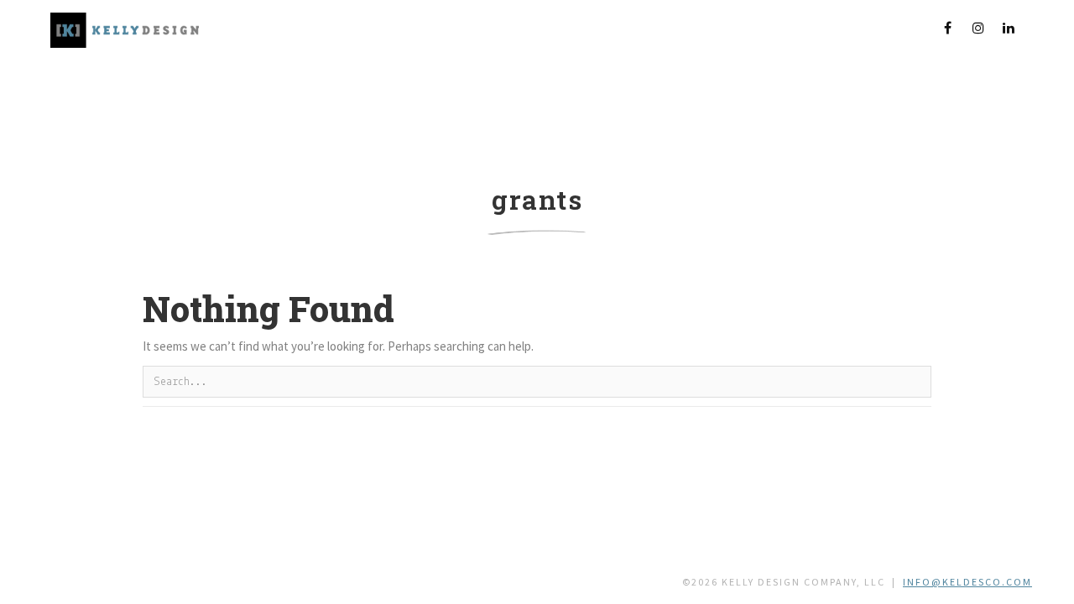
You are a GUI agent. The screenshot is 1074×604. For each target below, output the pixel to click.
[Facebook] (948, 28)
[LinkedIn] (1008, 28)
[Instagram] (978, 28)
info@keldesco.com (967, 581)
